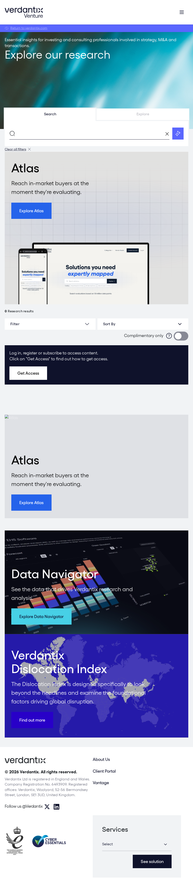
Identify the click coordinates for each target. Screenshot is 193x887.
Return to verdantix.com (28, 28)
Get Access (28, 373)
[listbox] (142, 324)
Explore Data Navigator (41, 616)
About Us (101, 759)
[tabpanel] (96, 133)
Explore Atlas (31, 210)
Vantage (101, 782)
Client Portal (104, 771)
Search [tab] (50, 114)
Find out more (32, 720)
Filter (15, 324)
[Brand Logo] (24, 12)
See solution (152, 861)
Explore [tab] (143, 114)
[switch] (181, 336)
